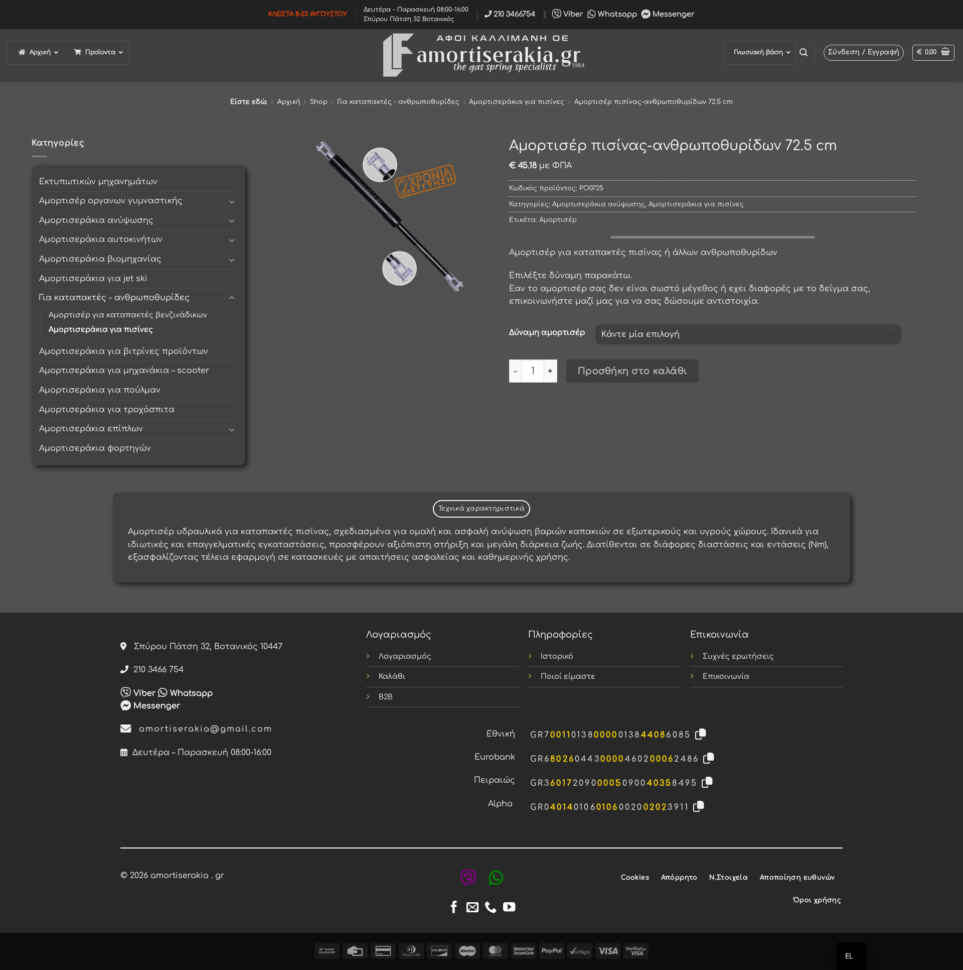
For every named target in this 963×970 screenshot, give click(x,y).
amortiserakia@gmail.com (202, 729)
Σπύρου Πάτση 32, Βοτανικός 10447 (204, 646)
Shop (319, 101)
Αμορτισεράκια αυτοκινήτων (101, 239)
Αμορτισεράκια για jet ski (93, 278)
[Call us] (491, 908)
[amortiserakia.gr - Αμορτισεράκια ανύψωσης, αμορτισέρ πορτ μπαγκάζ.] (481, 55)
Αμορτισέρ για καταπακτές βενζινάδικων (128, 315)
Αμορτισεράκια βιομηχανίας (100, 259)
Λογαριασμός (405, 656)
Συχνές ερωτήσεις (738, 656)
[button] (803, 52)
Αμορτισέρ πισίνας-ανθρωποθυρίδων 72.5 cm (653, 101)
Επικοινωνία (726, 676)
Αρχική (288, 101)
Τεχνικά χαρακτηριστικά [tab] (481, 508)
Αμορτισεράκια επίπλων (91, 428)
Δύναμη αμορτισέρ (547, 332)
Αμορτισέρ (558, 219)
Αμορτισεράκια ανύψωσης (96, 220)
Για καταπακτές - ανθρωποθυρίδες (398, 101)
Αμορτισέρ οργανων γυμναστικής (111, 200)
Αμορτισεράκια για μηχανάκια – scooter (124, 370)
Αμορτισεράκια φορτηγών (95, 448)
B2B (386, 697)
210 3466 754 (156, 669)
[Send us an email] (472, 908)
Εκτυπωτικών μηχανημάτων (98, 181)
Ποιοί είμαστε (568, 676)
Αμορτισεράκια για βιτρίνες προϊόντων (123, 351)
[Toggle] (232, 201)
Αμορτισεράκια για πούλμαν (99, 390)
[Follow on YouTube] (509, 908)
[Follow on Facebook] (454, 908)
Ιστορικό (557, 656)
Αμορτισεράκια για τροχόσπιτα (107, 409)
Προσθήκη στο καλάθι (633, 371)
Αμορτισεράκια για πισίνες (516, 101)
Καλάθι (392, 676)
